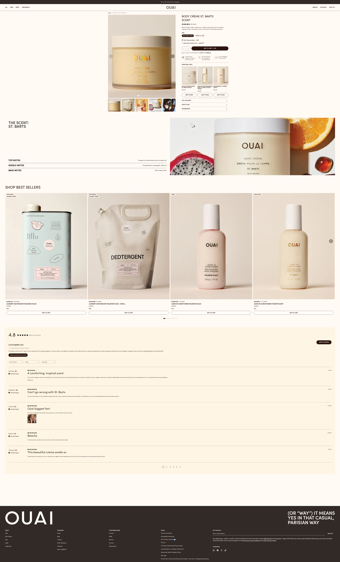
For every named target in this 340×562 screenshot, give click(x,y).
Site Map (163, 555)
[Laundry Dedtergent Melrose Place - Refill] (129, 246)
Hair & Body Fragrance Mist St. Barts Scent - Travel (205, 88)
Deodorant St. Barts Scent (220, 87)
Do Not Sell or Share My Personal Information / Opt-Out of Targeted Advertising (185, 559)
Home (109, 12)
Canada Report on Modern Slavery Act (172, 549)
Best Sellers (8, 536)
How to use (186, 104)
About (59, 533)
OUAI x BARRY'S (62, 549)
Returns (111, 539)
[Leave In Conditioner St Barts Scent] (294, 246)
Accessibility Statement (167, 536)
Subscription (112, 546)
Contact (111, 533)
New (6, 533)
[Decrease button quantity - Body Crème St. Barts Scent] (183, 48)
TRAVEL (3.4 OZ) (200, 35)
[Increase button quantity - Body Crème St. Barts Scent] (189, 48)
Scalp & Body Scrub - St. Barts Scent (189, 87)
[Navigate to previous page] (160, 467)
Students (59, 546)
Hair (6, 539)
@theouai (216, 547)
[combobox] (16, 362)
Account (111, 543)
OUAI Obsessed (61, 543)
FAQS (110, 536)
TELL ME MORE (186, 100)
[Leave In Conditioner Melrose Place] (211, 246)
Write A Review (324, 342)
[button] (173, 56)
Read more (30, 380)
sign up (330, 533)
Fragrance (8, 546)
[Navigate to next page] (180, 467)
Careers (59, 539)
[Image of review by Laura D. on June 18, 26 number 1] (32, 418)
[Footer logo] (28, 518)
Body (6, 543)
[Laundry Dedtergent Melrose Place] (46, 246)
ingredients (186, 109)
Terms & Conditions (166, 533)
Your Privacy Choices (167, 539)
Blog (58, 536)
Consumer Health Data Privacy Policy (172, 546)
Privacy (163, 542)
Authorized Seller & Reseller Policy (171, 552)
